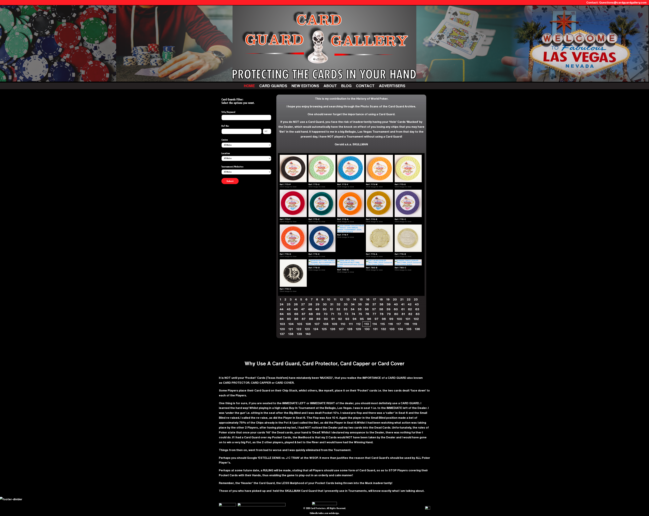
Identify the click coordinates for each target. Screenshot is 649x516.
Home (249, 86)
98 (384, 318)
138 (290, 333)
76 (367, 313)
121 (290, 329)
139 (299, 333)
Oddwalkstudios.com (319, 513)
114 (374, 323)
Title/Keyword (228, 112)
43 (417, 304)
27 (303, 304)
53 (345, 309)
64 (282, 313)
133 (391, 329)
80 (396, 313)
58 (381, 309)
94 (354, 318)
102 (416, 318)
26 (296, 304)
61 (403, 309)
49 (317, 309)
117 (398, 323)
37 (374, 304)
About (330, 86)
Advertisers (392, 86)
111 (351, 323)
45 (289, 309)
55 (360, 309)
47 (303, 309)
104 (291, 323)
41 (402, 304)
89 (318, 318)
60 (396, 309)
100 (399, 318)
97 (376, 318)
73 (346, 313)
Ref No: (225, 126)
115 (382, 323)
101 (407, 318)
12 (341, 299)
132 (383, 329)
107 (317, 323)
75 (360, 313)
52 (338, 309)
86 (296, 318)
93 (347, 318)
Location (225, 153)
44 (281, 309)
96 (369, 318)
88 (311, 318)
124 (315, 329)
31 (331, 304)
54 (352, 309)
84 (282, 318)
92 (340, 318)
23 (416, 299)
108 (325, 323)
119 (414, 323)
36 (367, 304)
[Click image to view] (297, 186)
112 (358, 323)
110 (343, 323)
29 (317, 304)
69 (318, 313)
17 (374, 299)
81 (403, 313)
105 (299, 323)
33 (345, 304)
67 (303, 313)
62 (410, 309)
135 (408, 329)
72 (339, 313)
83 (417, 313)
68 (311, 313)
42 (410, 304)
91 (333, 318)
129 (358, 329)
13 (348, 299)
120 (282, 329)
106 (308, 323)
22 (409, 299)
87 (304, 318)
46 (296, 309)
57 (374, 309)
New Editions (305, 86)
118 (406, 323)
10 (328, 299)
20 (395, 299)
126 (332, 329)
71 (332, 313)
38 (381, 304)
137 (282, 333)
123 (307, 329)
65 (289, 313)
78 (381, 313)
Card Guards (273, 86)
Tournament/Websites (232, 166)
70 (326, 313)
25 (289, 304)
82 (410, 313)
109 (334, 323)
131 (375, 329)
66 (296, 313)
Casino (224, 140)
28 (310, 304)
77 (374, 313)
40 (396, 304)
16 (367, 299)
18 (381, 299)
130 (367, 329)
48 (310, 309)
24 (281, 304)
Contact (365, 86)
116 (390, 323)
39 (389, 304)
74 (353, 313)
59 (388, 309)
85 (289, 318)
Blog (346, 86)
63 (417, 309)
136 (417, 329)
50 (325, 309)
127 (341, 329)
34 (353, 304)
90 (326, 318)
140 (308, 333)
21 (401, 299)
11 (335, 299)
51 (331, 309)
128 (349, 329)
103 (282, 323)
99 (391, 318)
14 (354, 299)
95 (362, 318)
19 (388, 299)
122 (298, 329)
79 (389, 313)
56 (367, 309)
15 (361, 299)
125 (324, 329)
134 (400, 329)
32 (338, 304)
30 (325, 304)
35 (360, 304)
